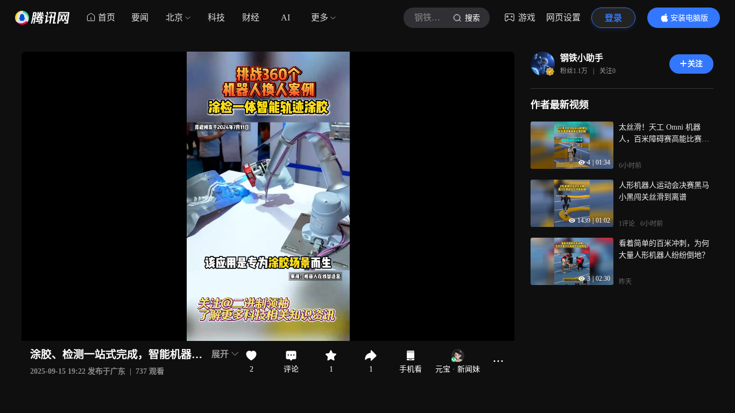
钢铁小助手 (581, 57)
